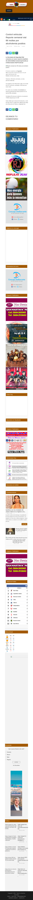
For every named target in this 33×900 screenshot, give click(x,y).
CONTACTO (21, 898)
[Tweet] (10, 53)
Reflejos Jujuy (17, 46)
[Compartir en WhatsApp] (13, 53)
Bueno (8, 754)
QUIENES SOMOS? (13, 898)
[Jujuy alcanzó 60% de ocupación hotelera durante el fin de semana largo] (10, 861)
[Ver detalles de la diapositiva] (21, 698)
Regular (9, 759)
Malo (8, 757)
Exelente (9, 752)
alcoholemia (22, 89)
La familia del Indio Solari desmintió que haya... (19, 541)
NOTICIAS (14, 896)
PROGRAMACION (21, 896)
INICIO (8, 896)
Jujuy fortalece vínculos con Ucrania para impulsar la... (23, 848)
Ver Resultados (16, 765)
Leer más (24, 524)
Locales (23, 46)
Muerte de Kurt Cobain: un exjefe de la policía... (21, 529)
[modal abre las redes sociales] (16, 53)
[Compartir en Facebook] (7, 53)
